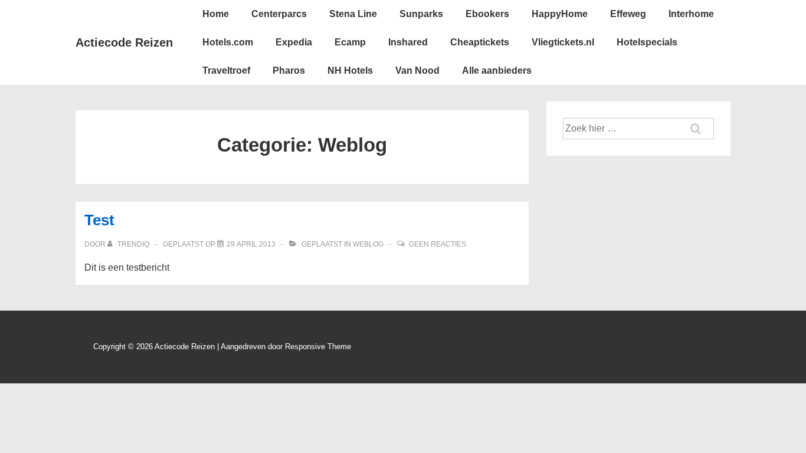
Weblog (368, 244)
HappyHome (560, 14)
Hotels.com (227, 42)
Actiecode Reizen (124, 42)
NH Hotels (350, 70)
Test (99, 220)
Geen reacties (437, 244)
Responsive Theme (318, 346)
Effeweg (628, 14)
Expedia (294, 42)
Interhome (691, 14)
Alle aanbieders (497, 70)
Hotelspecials (647, 42)
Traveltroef (226, 70)
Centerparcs (279, 14)
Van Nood (417, 70)
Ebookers (487, 14)
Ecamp (350, 42)
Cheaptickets (479, 42)
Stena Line (353, 14)
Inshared (408, 42)
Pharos (289, 70)
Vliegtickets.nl (563, 42)
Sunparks (421, 14)
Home (215, 14)
